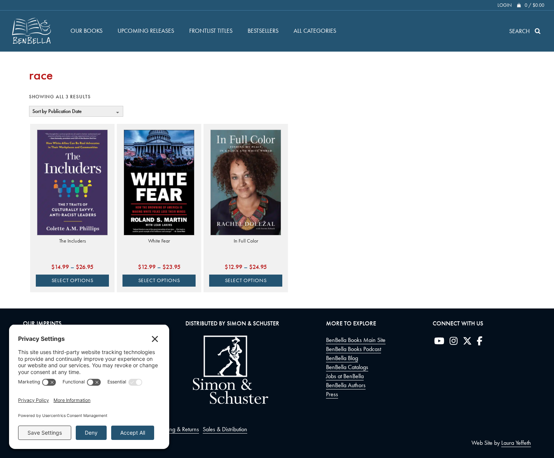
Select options (72, 280)
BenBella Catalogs (347, 367)
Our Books (86, 31)
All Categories (315, 31)
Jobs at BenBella (345, 376)
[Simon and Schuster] (226, 402)
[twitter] (467, 342)
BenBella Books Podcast (353, 349)
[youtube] (439, 342)
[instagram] (454, 342)
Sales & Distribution (225, 429)
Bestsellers (263, 31)
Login (504, 5)
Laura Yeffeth (516, 443)
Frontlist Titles (211, 31)
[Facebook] (479, 342)
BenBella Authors (346, 385)
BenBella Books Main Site (356, 340)
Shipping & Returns (177, 429)
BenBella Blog (342, 358)
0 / (534, 5)
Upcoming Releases (146, 31)
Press (332, 394)
